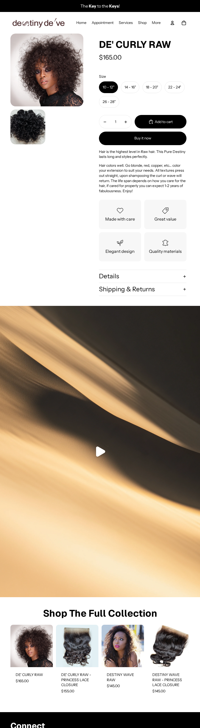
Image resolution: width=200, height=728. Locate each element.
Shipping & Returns (127, 289)
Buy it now (142, 138)
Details (109, 276)
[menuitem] (156, 23)
